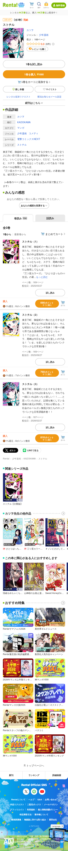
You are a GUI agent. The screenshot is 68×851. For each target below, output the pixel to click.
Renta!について (18, 799)
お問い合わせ (51, 799)
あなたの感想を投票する (33, 205)
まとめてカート (54, 234)
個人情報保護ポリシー (48, 809)
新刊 (11, 775)
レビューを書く (39, 49)
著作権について (41, 814)
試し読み (50, 292)
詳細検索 (56, 775)
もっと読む (42, 277)
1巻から (7, 234)
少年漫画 (43, 34)
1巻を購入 (34, 74)
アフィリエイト (17, 809)
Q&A (39, 799)
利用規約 (31, 809)
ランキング (33, 775)
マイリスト (51, 89)
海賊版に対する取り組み (35, 819)
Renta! (6, 458)
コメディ (33, 133)
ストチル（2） (30, 314)
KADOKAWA (24, 122)
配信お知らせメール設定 (49, 96)
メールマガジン (51, 804)
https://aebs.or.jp (23, 847)
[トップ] (10, 5)
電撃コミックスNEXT (28, 139)
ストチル (22, 144)
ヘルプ (31, 799)
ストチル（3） (30, 384)
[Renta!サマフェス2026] (20, 5)
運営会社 (53, 819)
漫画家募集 (16, 819)
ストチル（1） (30, 241)
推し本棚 (19, 89)
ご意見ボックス (34, 804)
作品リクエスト (17, 804)
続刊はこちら (32, 103)
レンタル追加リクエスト (18, 96)
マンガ (20, 127)
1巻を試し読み (34, 64)
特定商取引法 (26, 814)
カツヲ (30, 30)
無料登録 (60, 5)
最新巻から (20, 234)
